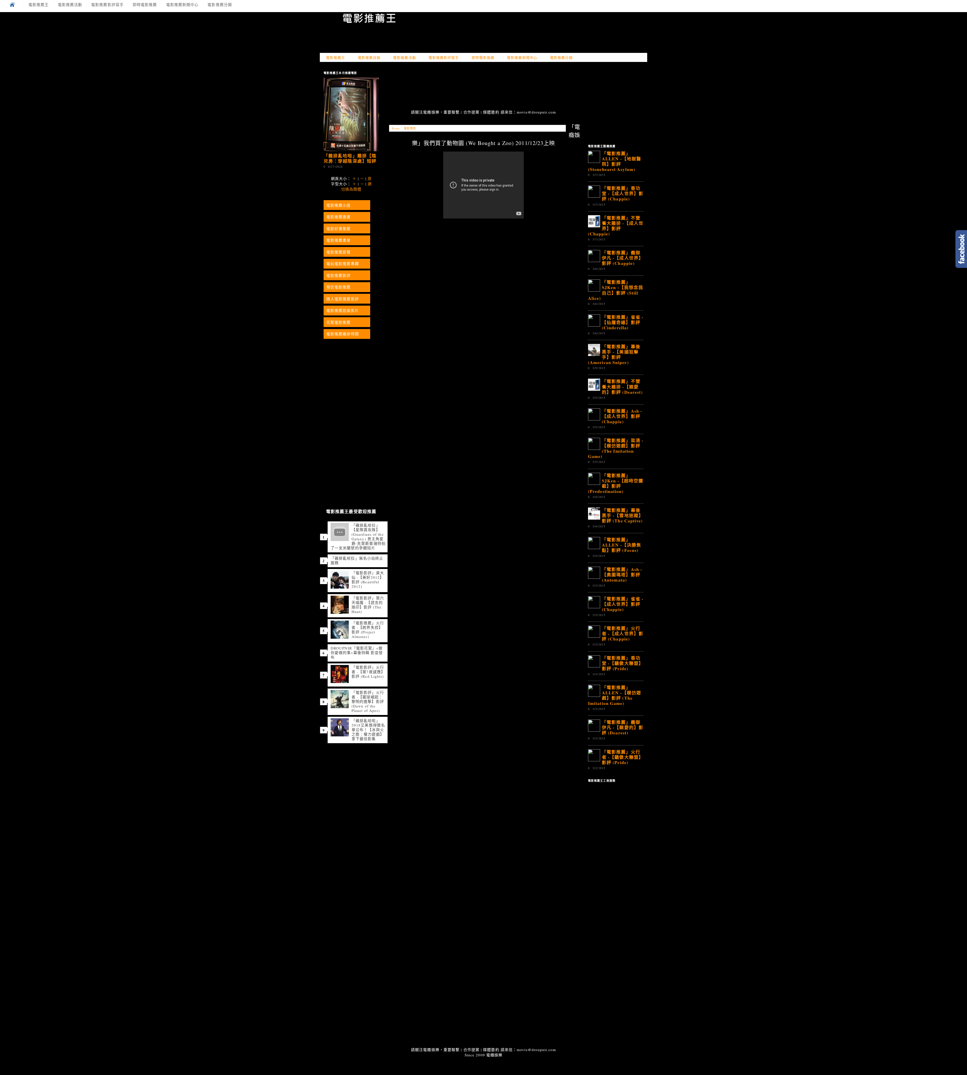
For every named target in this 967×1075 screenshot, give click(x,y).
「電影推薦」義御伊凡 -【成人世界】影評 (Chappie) (622, 257)
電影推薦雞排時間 (342, 333)
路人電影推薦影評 (342, 298)
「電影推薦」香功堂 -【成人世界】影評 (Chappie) (622, 193)
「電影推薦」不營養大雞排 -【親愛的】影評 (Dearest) (622, 386)
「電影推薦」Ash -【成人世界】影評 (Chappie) (622, 416)
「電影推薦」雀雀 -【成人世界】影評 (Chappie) (622, 604)
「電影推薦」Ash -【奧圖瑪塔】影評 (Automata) (622, 574)
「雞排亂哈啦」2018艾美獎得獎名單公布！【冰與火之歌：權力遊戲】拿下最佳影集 (368, 729)
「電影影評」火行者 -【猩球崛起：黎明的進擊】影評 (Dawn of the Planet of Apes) (368, 701)
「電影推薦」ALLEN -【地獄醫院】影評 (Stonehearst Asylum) (614, 161)
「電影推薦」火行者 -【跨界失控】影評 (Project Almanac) (368, 629)
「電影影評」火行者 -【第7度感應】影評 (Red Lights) (368, 672)
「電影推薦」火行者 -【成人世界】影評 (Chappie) (622, 633)
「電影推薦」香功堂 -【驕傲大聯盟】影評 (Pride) (622, 663)
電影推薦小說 (338, 205)
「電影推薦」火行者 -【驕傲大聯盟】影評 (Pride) (622, 757)
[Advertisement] (483, 86)
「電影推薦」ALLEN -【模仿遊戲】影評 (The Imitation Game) (614, 695)
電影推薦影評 (338, 275)
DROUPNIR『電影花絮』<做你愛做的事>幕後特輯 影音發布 (357, 653)
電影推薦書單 (338, 240)
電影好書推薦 (338, 228)
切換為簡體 (351, 189)
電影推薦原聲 (338, 252)
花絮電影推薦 (338, 322)
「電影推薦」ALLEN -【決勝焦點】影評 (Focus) (621, 544)
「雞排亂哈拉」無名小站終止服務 (357, 560)
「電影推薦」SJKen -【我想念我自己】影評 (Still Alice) (615, 290)
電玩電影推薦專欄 (342, 263)
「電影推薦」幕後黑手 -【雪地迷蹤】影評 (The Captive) (622, 515)
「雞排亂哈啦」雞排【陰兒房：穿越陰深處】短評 (350, 158)
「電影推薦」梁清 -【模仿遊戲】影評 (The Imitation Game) (615, 448)
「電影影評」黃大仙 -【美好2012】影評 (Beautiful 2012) (368, 579)
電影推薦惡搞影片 (342, 310)
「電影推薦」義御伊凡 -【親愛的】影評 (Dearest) (622, 727)
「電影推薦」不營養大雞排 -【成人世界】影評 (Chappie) (615, 225)
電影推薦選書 (338, 216)
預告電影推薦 (338, 287)
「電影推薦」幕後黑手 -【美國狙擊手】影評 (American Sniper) (614, 354)
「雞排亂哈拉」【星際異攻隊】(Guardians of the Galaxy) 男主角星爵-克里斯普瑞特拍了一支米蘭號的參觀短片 (358, 536)
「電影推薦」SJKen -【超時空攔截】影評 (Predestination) (615, 483)
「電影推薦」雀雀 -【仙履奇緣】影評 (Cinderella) (622, 322)
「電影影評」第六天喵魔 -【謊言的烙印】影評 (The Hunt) (368, 604)
